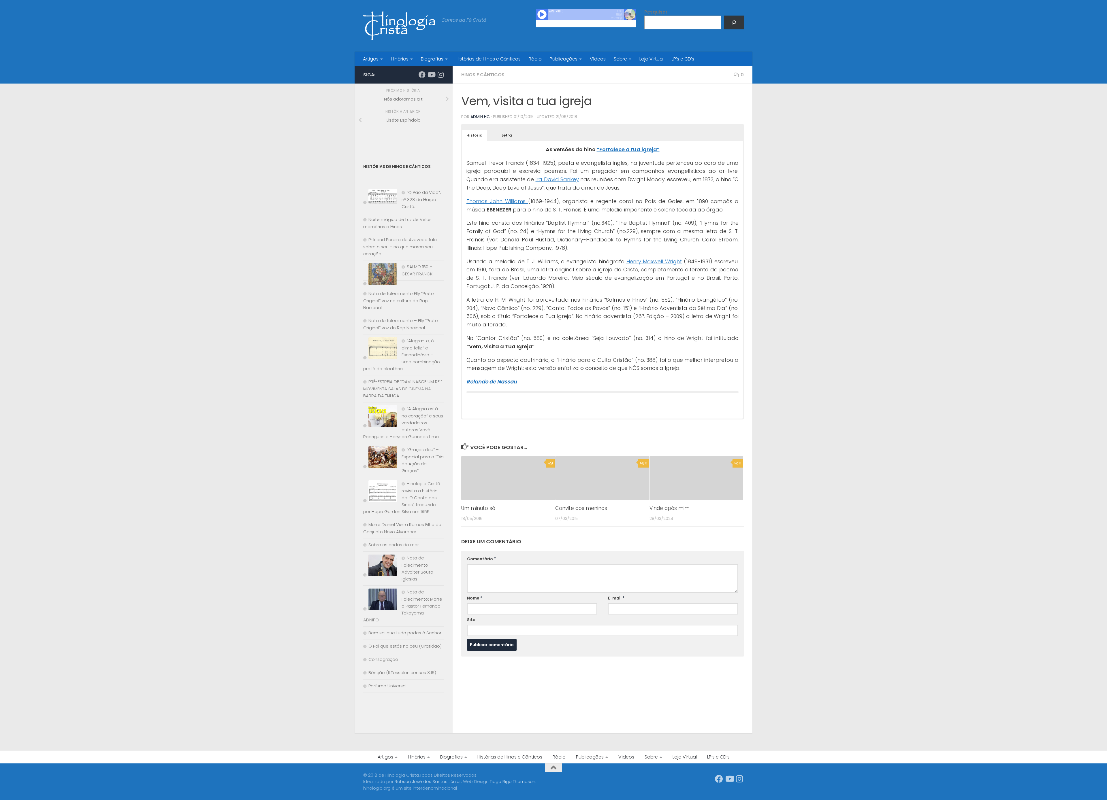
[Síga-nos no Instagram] (440, 74)
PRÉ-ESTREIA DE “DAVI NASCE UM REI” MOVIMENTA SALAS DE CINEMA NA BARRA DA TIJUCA (402, 389)
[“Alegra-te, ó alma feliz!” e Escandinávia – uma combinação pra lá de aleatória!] (380, 349)
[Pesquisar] (734, 22)
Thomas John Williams (497, 201)
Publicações (563, 59)
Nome (474, 598)
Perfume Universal (387, 686)
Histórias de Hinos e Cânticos (488, 59)
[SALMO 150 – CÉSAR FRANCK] (380, 275)
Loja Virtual (651, 59)
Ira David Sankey (557, 179)
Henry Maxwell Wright (654, 261)
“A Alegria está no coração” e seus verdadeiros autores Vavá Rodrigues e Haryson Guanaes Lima (403, 423)
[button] (474, 135)
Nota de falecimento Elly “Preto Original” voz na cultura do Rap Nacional (398, 300)
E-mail (616, 598)
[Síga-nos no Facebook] (422, 74)
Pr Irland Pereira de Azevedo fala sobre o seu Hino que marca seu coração (400, 247)
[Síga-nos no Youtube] (431, 74)
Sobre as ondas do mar (393, 545)
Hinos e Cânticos (482, 74)
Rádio (535, 59)
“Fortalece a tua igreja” (628, 149)
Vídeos (598, 59)
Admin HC (480, 117)
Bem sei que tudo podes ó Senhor (404, 633)
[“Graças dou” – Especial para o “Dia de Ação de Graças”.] (380, 458)
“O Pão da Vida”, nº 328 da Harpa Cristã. (421, 199)
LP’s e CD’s (683, 59)
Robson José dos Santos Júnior (428, 781)
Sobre (620, 59)
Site (471, 620)
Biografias (432, 59)
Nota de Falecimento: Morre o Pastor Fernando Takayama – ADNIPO (402, 606)
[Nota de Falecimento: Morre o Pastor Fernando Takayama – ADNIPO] (380, 600)
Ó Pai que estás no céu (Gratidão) (405, 646)
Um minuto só (478, 508)
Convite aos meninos (581, 508)
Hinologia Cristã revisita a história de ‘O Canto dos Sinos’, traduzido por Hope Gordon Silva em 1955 (401, 498)
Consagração (383, 659)
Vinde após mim (669, 508)
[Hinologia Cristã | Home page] (399, 26)
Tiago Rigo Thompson (512, 781)
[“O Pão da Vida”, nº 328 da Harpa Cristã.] (380, 197)
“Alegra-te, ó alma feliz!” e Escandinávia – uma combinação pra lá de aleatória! (401, 355)
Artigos (371, 59)
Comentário (481, 559)
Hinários (399, 59)
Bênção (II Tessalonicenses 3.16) (402, 672)
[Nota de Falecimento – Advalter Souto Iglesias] (380, 566)
